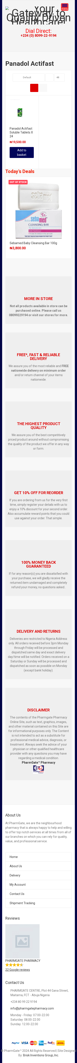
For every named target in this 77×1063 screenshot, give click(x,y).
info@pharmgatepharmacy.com (32, 1008)
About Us (16, 866)
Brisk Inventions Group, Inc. (41, 1055)
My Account (18, 884)
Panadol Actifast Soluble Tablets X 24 (21, 132)
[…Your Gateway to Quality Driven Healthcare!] (38, 15)
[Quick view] (10, 162)
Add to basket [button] (21, 152)
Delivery (15, 875)
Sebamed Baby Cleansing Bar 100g (33, 243)
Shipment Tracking (22, 903)
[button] (38, 948)
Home (14, 857)
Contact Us (17, 894)
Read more (38, 209)
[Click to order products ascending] (49, 78)
